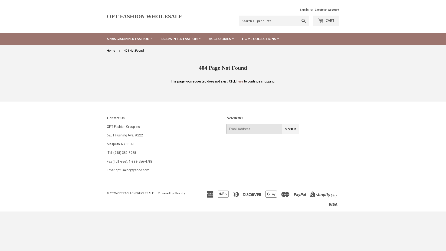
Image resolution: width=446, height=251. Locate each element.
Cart (329, 20)
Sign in (304, 9)
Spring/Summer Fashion (128, 39)
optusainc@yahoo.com (132, 170)
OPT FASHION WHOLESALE (144, 16)
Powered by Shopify (171, 193)
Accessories (220, 39)
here (239, 81)
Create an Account (327, 9)
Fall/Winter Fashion (179, 39)
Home (111, 50)
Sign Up (290, 129)
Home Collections (259, 39)
